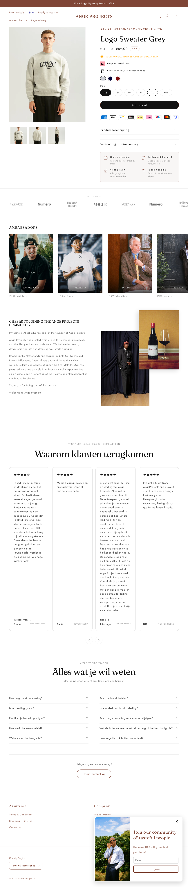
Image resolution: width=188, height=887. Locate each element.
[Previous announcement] (10, 3)
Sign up (156, 869)
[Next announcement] (177, 3)
